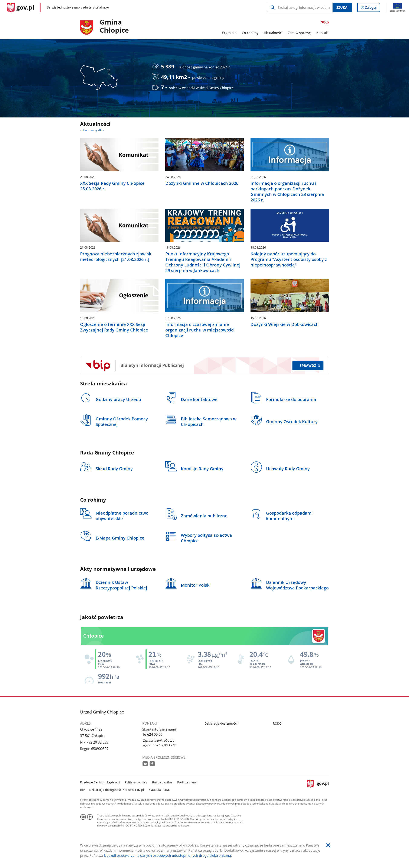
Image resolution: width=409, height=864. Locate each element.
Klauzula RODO (159, 790)
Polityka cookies (136, 782)
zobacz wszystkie (92, 130)
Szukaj (342, 7)
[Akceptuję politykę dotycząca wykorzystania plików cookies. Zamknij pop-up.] (328, 845)
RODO (277, 723)
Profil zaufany (187, 782)
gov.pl (323, 785)
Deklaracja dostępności (221, 723)
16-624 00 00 (152, 734)
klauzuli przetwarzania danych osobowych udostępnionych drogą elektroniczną (167, 855)
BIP (82, 790)
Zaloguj (372, 8)
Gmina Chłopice (114, 26)
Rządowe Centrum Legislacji (100, 782)
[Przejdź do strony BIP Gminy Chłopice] (204, 365)
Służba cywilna (162, 782)
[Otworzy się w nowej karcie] (145, 764)
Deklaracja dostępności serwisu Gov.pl (116, 790)
